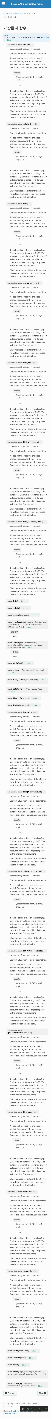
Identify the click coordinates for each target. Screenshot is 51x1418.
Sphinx (16, 1411)
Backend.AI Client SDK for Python (27, 4)
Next (41, 1393)
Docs (5, 13)
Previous (11, 1393)
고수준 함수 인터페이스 (22, 13)
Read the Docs (10, 1413)
